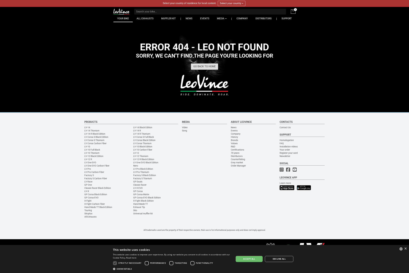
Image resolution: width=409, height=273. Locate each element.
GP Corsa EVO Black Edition (147, 197)
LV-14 (87, 127)
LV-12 (136, 153)
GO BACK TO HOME (204, 66)
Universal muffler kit (143, 213)
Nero (135, 165)
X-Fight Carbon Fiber (94, 204)
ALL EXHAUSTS (145, 18)
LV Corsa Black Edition (144, 140)
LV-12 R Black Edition (143, 159)
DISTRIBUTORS (263, 18)
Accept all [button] (249, 259)
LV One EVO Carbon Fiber (96, 165)
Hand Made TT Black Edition (98, 207)
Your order (285, 149)
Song (184, 130)
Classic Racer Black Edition (97, 188)
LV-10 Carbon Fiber (142, 149)
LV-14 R (137, 130)
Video (185, 127)
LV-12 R (88, 159)
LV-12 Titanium (140, 156)
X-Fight (88, 200)
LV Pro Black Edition (143, 169)
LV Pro (87, 169)
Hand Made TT (140, 204)
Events (234, 130)
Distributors (237, 156)
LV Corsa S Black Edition (96, 137)
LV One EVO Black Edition (145, 162)
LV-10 (87, 146)
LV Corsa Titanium (142, 143)
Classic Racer (140, 185)
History (234, 137)
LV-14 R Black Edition (94, 134)
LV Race (88, 181)
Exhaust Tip (139, 207)
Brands (234, 140)
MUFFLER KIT (168, 18)
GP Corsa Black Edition (95, 194)
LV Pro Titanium (141, 172)
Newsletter (285, 156)
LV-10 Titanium (91, 153)
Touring (88, 210)
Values (234, 143)
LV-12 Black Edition (93, 156)
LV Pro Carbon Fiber (94, 172)
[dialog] (204, 259)
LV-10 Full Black (92, 149)
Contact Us (285, 127)
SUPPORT (287, 18)
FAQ (282, 143)
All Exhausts (90, 216)
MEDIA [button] (221, 18)
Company (235, 134)
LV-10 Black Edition (142, 146)
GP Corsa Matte (141, 194)
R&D (233, 146)
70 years (235, 153)
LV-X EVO (138, 188)
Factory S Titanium (142, 178)
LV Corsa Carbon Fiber (95, 143)
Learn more (285, 183)
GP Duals (137, 181)
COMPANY (242, 18)
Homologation (287, 140)
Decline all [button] (279, 259)
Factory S (89, 175)
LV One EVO (90, 162)
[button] (172, 269)
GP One (88, 185)
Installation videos (289, 146)
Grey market (237, 162)
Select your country (231, 3)
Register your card (289, 153)
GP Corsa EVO (91, 197)
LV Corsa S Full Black (143, 137)
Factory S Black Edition (144, 175)
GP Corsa (138, 191)
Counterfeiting (238, 159)
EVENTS (204, 18)
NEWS (189, 18)
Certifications (237, 149)
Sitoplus (88, 213)
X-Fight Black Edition (143, 200)
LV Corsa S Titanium (94, 140)
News (233, 127)
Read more (131, 257)
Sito (135, 210)
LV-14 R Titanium (141, 134)
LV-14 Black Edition (142, 127)
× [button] (405, 248)
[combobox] (401, 249)
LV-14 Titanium (91, 130)
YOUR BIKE (123, 18)
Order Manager (238, 165)
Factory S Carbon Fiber (95, 178)
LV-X (86, 191)
